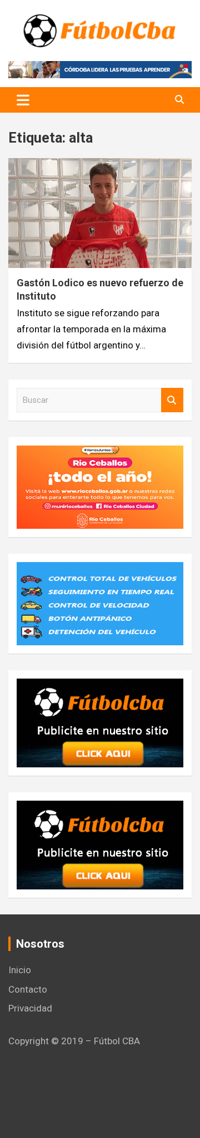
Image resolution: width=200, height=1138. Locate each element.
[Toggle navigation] (23, 100)
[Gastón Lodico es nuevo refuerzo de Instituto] (100, 213)
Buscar (172, 400)
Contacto (27, 989)
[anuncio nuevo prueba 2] (100, 686)
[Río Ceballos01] (100, 453)
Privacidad (30, 1008)
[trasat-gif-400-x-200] (100, 569)
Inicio (19, 969)
